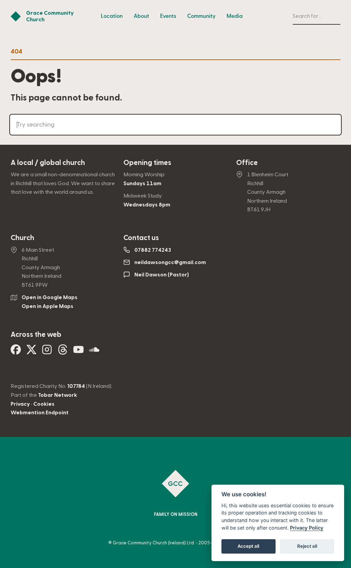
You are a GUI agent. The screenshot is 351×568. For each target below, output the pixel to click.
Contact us (141, 237)
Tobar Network (57, 395)
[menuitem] (111, 16)
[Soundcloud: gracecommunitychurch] (94, 352)
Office (247, 162)
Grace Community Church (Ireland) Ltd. (154, 543)
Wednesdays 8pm (146, 205)
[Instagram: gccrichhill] (47, 352)
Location (112, 16)
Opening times (147, 162)
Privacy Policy (306, 528)
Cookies (44, 404)
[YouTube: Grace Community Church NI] (78, 352)
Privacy (20, 404)
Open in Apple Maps (47, 306)
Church (22, 237)
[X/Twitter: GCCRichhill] (31, 352)
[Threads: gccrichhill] (63, 352)
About (141, 16)
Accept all (248, 546)
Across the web (36, 334)
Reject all (307, 546)
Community (201, 16)
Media (235, 16)
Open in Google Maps (49, 297)
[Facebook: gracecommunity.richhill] (16, 352)
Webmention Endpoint (40, 412)
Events (168, 16)
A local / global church (48, 162)
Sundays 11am (142, 183)
